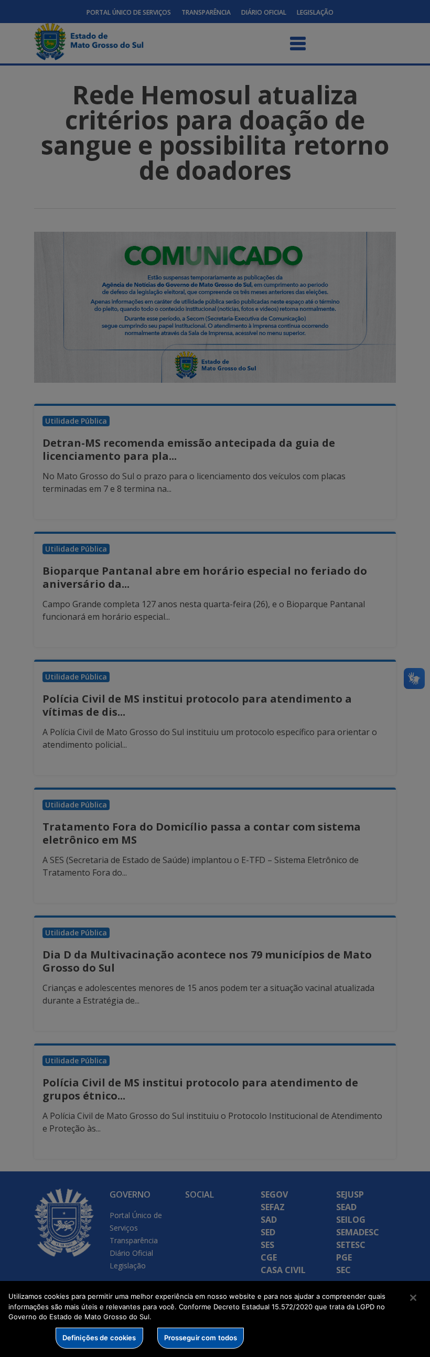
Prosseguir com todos (201, 1337)
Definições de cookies (99, 1337)
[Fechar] (413, 1297)
